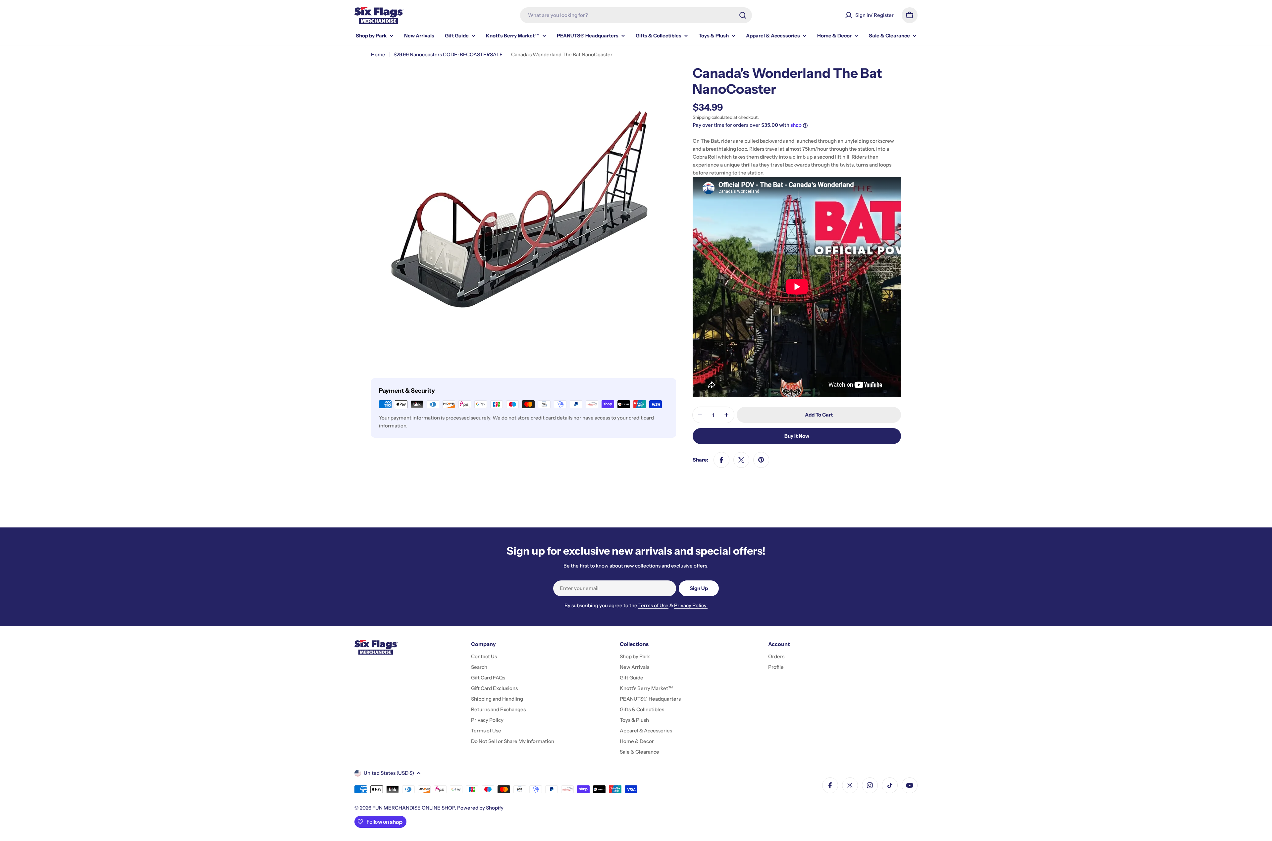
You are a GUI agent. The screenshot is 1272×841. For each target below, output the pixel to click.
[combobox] (636, 15)
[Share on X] (741, 460)
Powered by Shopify (480, 808)
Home (378, 54)
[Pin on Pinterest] (761, 460)
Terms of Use (653, 605)
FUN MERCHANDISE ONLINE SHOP (413, 808)
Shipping (702, 117)
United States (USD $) (389, 773)
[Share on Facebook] (721, 460)
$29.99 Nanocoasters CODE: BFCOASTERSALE (448, 54)
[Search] (743, 15)
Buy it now (796, 436)
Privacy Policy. (691, 605)
